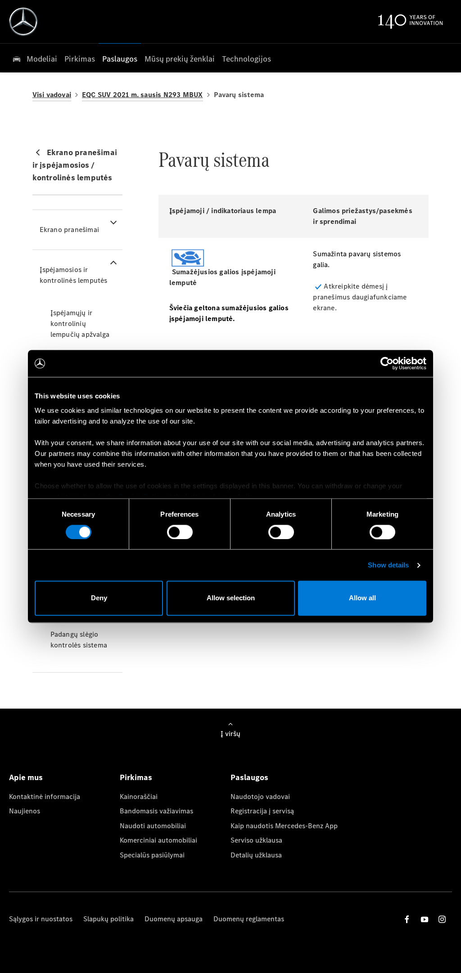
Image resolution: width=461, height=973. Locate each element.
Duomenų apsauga (174, 919)
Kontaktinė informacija (44, 796)
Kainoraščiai (139, 796)
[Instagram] (442, 919)
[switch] (180, 532)
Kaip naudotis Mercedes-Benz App (284, 825)
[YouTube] (424, 919)
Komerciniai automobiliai (158, 840)
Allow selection (231, 598)
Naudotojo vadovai (260, 796)
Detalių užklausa (256, 855)
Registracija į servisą (262, 811)
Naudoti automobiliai (153, 825)
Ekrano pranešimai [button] (69, 229)
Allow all (362, 598)
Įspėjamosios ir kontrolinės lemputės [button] (74, 275)
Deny (99, 598)
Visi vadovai (51, 94)
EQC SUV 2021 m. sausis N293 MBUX (142, 94)
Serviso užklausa (256, 840)
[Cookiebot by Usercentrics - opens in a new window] (387, 363)
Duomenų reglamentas (248, 919)
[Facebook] (407, 919)
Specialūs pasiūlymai (152, 855)
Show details (388, 565)
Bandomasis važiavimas (156, 811)
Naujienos (24, 811)
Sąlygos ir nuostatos (40, 919)
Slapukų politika (108, 919)
